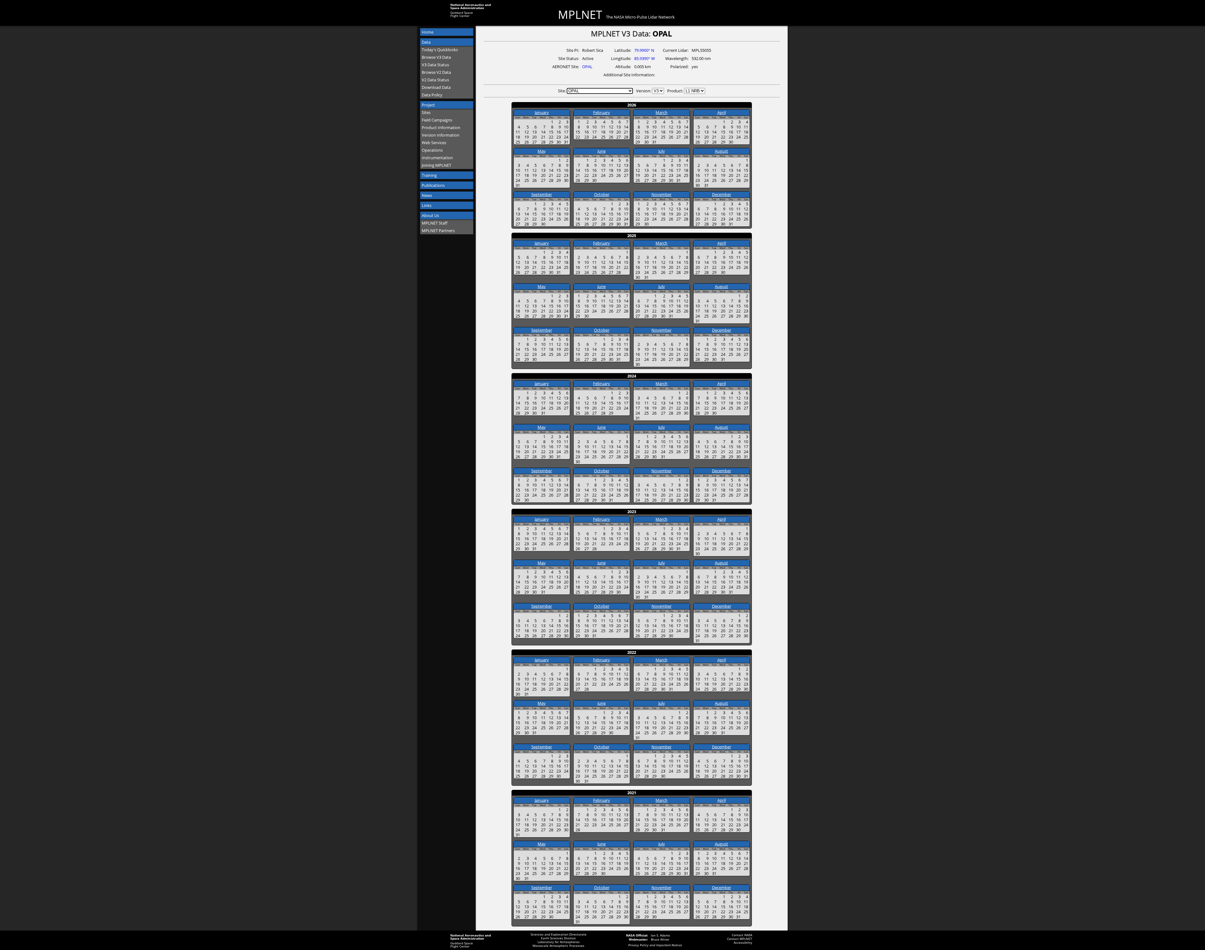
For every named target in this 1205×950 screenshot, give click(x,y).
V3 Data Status (435, 65)
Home (427, 32)
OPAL (587, 66)
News (427, 195)
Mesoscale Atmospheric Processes (558, 945)
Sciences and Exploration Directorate (558, 934)
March (661, 112)
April (721, 112)
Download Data (436, 87)
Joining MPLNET (436, 165)
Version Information (440, 135)
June (601, 151)
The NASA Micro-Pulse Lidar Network (640, 17)
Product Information (441, 127)
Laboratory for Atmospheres (559, 942)
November (661, 194)
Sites (426, 112)
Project (428, 105)
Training (429, 175)
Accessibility (743, 942)
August (721, 151)
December (721, 194)
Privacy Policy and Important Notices (655, 945)
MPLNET (580, 14)
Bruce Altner (660, 939)
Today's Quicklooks (440, 49)
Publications (433, 185)
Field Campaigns (437, 120)
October (601, 194)
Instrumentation (437, 157)
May (542, 151)
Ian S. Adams (660, 935)
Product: (675, 91)
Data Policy (432, 95)
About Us (430, 215)
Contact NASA (742, 935)
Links (426, 205)
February (601, 112)
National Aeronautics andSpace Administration (470, 6)
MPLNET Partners (438, 230)
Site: (562, 91)
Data (426, 42)
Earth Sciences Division (558, 938)
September (541, 194)
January (542, 112)
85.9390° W (644, 58)
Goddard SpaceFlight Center (461, 14)
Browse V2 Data (436, 72)
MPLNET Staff (434, 223)
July (661, 151)
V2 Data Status (435, 80)
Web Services (434, 142)
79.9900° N (644, 50)
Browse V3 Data (436, 57)
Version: (644, 91)
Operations (432, 150)
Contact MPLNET (739, 938)
